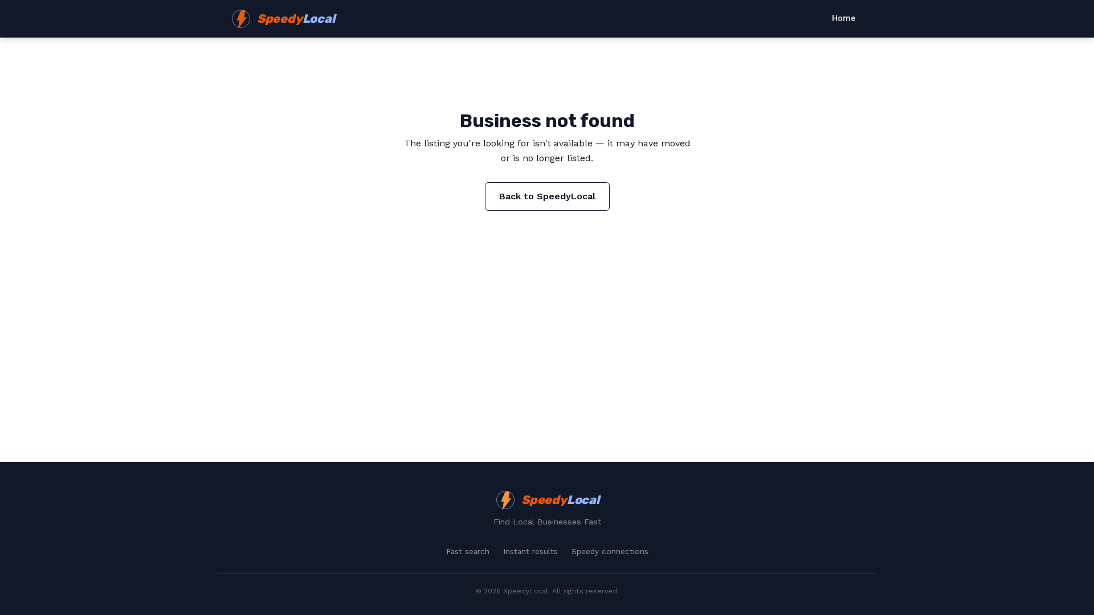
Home (844, 18)
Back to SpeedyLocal (547, 196)
